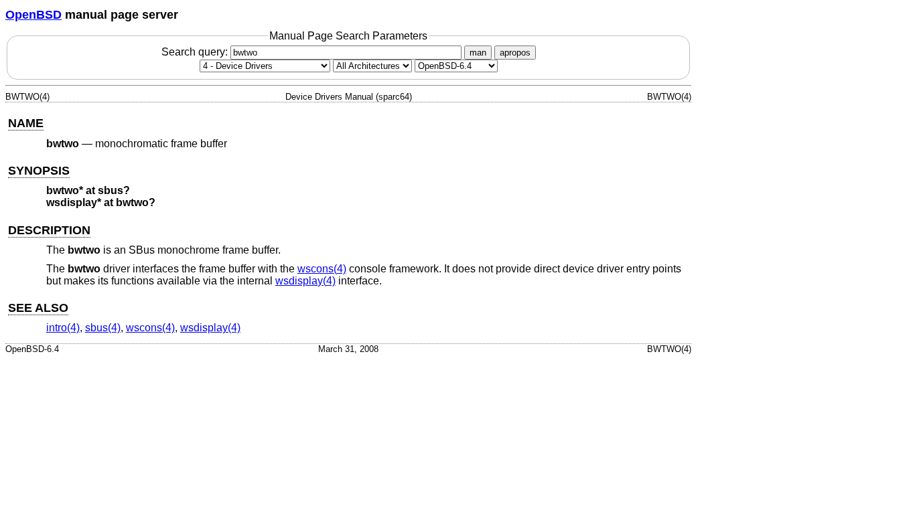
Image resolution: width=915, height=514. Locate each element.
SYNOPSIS (39, 170)
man (478, 53)
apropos (515, 53)
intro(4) (63, 327)
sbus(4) (103, 327)
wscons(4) (321, 268)
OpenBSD (33, 14)
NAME (26, 123)
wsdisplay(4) (305, 280)
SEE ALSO (38, 308)
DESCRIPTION (49, 230)
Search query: (195, 52)
